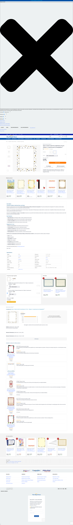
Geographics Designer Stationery (12, 141)
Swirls (17, 462)
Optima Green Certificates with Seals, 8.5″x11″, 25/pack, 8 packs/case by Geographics (61, 291)
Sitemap (54, 481)
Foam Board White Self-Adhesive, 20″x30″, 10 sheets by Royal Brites (52, 450)
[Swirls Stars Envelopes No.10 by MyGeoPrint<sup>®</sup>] (51, 152)
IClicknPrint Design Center (41, 478)
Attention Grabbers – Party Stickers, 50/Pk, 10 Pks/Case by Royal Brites (21, 450)
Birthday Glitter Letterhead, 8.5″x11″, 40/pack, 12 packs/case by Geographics (52, 192)
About (10, 134)
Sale (34, 138)
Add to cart (57, 162)
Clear (9, 288)
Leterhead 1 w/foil (20, 269)
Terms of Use (8, 481)
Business (47, 259)
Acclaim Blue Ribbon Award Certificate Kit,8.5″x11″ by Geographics (10, 450)
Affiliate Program (58, 138)
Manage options (2, 120)
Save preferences (24, 127)
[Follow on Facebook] (63, 134)
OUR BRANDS (38, 138)
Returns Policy (8, 478)
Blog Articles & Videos (56, 476)
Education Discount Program (26, 478)
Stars (15, 462)
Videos (38, 481)
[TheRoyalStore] (13, 136)
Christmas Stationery (11, 461)
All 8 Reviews (18, 394)
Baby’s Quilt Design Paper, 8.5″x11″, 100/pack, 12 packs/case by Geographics (31, 192)
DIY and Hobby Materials (29, 138)
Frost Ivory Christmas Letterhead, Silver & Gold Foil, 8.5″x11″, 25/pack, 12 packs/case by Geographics (21, 192)
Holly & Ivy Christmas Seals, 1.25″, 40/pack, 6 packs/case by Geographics (11, 391)
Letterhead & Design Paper (20, 141)
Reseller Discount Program (26, 476)
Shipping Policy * (8, 476)
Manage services (2, 122)
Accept (2, 127)
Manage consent (4, 491)
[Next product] (64, 141)
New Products (14, 138)
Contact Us (23, 483)
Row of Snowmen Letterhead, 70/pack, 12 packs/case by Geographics (11, 374)
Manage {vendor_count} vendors (5, 123)
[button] (36, 55)
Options (44, 155)
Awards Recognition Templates (41, 476)
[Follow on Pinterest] (65, 134)
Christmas (9, 462)
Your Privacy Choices (3, 129)
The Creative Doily (55, 478)
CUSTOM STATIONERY (21, 138)
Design (47, 257)
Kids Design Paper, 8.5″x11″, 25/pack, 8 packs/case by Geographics (11, 426)
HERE (39, 0)
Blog (13, 134)
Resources (16, 134)
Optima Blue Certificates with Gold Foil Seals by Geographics (48, 291)
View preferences (14, 127)
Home (7, 141)
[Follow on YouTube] (66, 134)
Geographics (19, 259)
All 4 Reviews (18, 412)
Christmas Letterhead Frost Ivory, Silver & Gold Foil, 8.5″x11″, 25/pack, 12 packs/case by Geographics (41, 450)
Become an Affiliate (24, 481)
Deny (7, 127)
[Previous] (14, 158)
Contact (21, 134)
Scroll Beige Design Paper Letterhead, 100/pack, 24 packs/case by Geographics (62, 192)
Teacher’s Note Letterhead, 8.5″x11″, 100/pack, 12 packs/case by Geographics (41, 192)
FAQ (19, 134)
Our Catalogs (43, 138)
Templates (7, 134)
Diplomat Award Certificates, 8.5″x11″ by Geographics (62, 450)
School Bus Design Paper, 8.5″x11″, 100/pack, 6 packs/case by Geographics (10, 192)
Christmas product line (20, 246)
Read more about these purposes (5, 125)
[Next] (39, 158)
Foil (10, 462)
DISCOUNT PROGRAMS (50, 138)
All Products (8, 138)
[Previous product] (66, 141)
